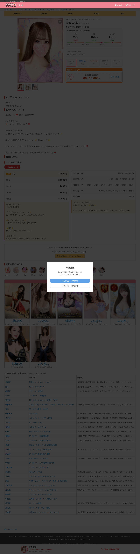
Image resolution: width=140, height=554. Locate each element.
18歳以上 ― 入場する (70, 280)
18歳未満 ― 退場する (70, 285)
